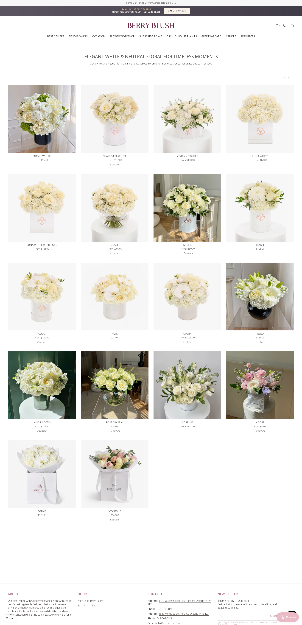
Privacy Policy (268, 622)
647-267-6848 (165, 618)
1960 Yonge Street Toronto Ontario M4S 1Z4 (184, 613)
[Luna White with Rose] (42, 208)
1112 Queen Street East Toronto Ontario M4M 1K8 (179, 602)
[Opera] (187, 296)
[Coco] (42, 296)
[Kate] (114, 296)
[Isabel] (260, 208)
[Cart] (292, 25)
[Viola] (260, 296)
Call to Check (177, 10)
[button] (285, 25)
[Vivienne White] (187, 119)
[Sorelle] (187, 385)
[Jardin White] (42, 119)
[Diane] (42, 474)
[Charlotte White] (114, 119)
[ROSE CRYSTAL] (114, 385)
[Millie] (187, 208)
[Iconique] (114, 474)
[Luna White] (260, 119)
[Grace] (114, 208)
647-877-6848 (165, 609)
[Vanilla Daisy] (42, 385)
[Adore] (260, 385)
